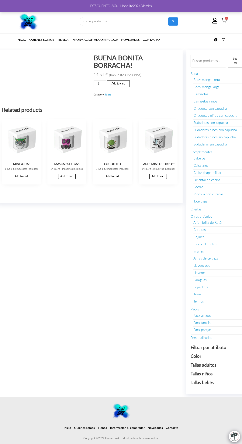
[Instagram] (223, 39)
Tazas (108, 95)
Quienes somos (41, 39)
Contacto (151, 39)
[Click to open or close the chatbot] (234, 436)
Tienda (62, 39)
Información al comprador (94, 39)
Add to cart (118, 83)
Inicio (21, 39)
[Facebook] (215, 39)
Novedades (130, 39)
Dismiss (146, 6)
